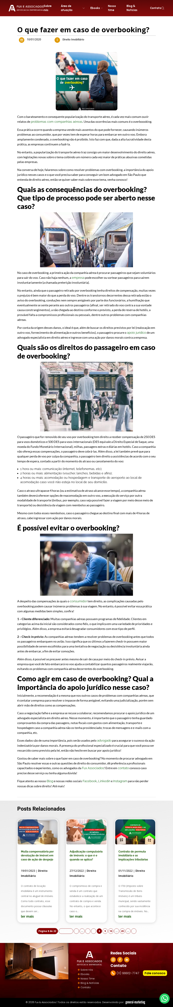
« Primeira (66, 931)
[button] (162, 8)
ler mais (27, 916)
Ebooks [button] (95, 8)
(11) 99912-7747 (128, 973)
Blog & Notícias (132, 8)
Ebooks (85, 974)
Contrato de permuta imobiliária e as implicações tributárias (133, 855)
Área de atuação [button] (66, 8)
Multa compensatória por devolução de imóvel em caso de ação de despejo (37, 855)
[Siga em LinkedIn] (126, 959)
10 (110, 931)
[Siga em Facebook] (120, 959)
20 (122, 931)
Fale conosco (155, 973)
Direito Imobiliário (73, 40)
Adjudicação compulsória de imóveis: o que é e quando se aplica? (86, 855)
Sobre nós (47, 8)
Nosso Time (88, 978)
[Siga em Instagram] (113, 959)
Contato (155, 8)
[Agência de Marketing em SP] (135, 1002)
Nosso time (112, 8)
